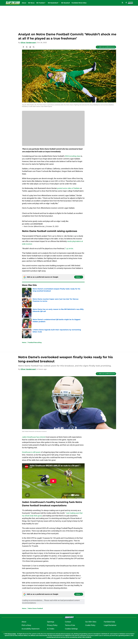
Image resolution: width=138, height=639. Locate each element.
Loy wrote (69, 248)
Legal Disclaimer (110, 625)
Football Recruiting (35, 342)
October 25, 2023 (52, 226)
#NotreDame (46, 208)
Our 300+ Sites (90, 622)
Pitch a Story (26, 625)
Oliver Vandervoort (28, 42)
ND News (31, 3)
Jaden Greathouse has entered (33, 437)
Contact (68, 622)
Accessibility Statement (30, 629)
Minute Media (12, 633)
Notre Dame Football (35, 608)
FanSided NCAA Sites (79, 3)
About (24, 3)
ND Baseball (65, 3)
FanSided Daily (109, 622)
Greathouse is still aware (31, 452)
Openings (50, 622)
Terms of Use (70, 625)
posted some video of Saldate (68, 188)
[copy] (33, 47)
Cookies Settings (71, 629)
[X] (122, 2)
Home (24, 342)
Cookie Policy (90, 625)
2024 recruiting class (72, 156)
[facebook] (126, 2)
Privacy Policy (52, 625)
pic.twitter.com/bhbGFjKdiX (32, 224)
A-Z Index (50, 629)
